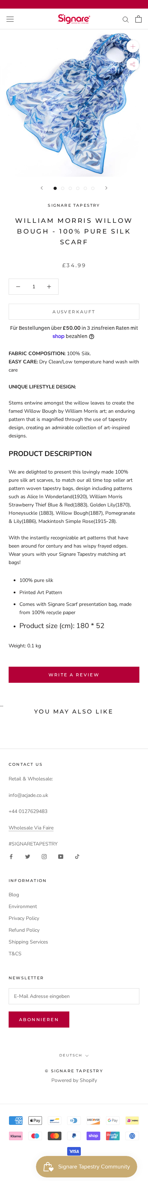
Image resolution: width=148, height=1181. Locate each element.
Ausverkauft (73, 311)
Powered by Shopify (74, 1080)
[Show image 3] (70, 188)
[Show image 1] (55, 188)
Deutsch (70, 1055)
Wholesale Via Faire (31, 827)
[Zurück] (42, 188)
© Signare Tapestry (74, 1070)
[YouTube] (60, 856)
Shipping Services (28, 942)
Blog (14, 894)
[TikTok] (77, 856)
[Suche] (125, 19)
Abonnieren (39, 1019)
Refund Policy (24, 930)
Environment (23, 906)
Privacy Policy (24, 918)
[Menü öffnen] (10, 18)
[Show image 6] (92, 188)
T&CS (15, 953)
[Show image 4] (77, 188)
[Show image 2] (62, 188)
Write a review (74, 674)
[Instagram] (44, 856)
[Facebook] (11, 856)
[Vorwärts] (106, 188)
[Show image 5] (85, 188)
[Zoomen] (132, 46)
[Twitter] (27, 856)
